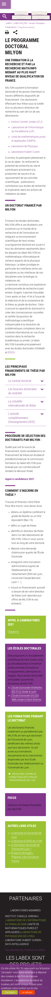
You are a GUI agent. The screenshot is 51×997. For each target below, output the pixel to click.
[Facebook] (21, 17)
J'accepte (9, 992)
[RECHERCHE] (5, 16)
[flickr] (21, 13)
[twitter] (39, 13)
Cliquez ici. (13, 631)
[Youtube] (41, 17)
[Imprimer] (8, 32)
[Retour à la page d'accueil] (25, 6)
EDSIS (11, 352)
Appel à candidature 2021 (19, 479)
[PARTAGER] (16, 32)
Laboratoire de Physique (24, 146)
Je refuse (27, 992)
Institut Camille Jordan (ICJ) (26, 121)
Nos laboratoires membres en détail (25, 950)
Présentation (10, 27)
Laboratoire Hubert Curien (25, 151)
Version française (36, 23)
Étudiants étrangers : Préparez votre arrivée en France (25, 857)
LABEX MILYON (20, 23)
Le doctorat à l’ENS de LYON (26, 841)
